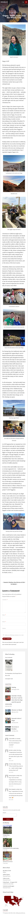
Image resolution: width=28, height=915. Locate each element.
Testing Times (6, 835)
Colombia (18, 738)
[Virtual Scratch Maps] (14, 907)
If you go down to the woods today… (11, 848)
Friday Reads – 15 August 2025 (10, 882)
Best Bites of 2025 (7, 870)
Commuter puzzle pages (8, 886)
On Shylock (13, 584)
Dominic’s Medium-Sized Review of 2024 (14, 582)
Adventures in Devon (7, 861)
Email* (4, 812)
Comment (5, 599)
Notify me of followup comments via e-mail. (14, 635)
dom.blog (4, 2)
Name (4, 615)
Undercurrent (6, 878)
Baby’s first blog (17, 750)
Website (4, 628)
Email (4, 621)
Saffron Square (6, 874)
